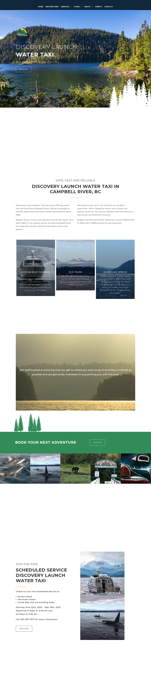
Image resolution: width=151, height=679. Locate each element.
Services (65, 7)
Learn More (24, 628)
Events (98, 7)
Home (40, 7)
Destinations (52, 7)
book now (23, 69)
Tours (77, 7)
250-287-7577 (27, 619)
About (87, 7)
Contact (108, 7)
